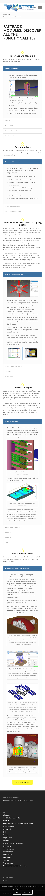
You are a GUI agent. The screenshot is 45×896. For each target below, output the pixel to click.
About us (6, 815)
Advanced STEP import (10, 125)
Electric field (8, 532)
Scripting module (9, 376)
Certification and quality (12, 818)
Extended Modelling (10, 136)
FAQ (4, 832)
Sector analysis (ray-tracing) (12, 161)
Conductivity (8, 537)
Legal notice (7, 838)
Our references (8, 849)
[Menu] (39, 7)
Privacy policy (8, 852)
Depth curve (8, 371)
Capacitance (8, 542)
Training (6, 860)
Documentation (9, 826)
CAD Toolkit (8, 120)
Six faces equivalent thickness (12, 206)
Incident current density (11, 421)
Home (5, 835)
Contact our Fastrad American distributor (18, 823)
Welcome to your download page (15, 866)
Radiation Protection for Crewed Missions (18, 568)
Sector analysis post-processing (13, 211)
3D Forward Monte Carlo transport (14, 274)
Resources (7, 857)
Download (7, 829)
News (5, 881)
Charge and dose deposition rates (13, 527)
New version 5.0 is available (13, 843)
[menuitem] (34, 7)
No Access (7, 846)
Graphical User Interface (11, 68)
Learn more (27, 892)
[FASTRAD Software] (18, 7)
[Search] (34, 7)
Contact (6, 821)
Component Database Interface (13, 131)
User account (8, 863)
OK (17, 892)
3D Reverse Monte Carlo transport (13, 366)
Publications (7, 854)
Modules (6, 14)
